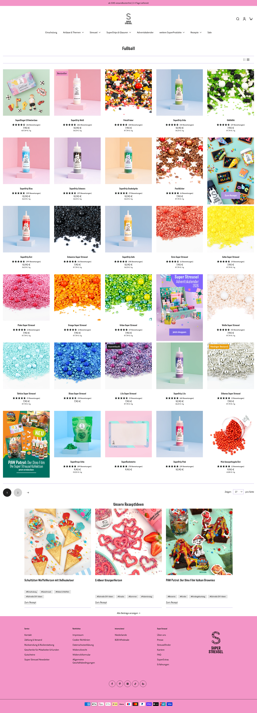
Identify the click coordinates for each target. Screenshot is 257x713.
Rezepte (195, 32)
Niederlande (121, 634)
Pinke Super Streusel (26, 325)
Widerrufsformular (81, 654)
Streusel (94, 32)
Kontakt (28, 634)
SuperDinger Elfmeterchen (26, 120)
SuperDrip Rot (26, 256)
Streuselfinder (164, 644)
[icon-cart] (250, 18)
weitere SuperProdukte (170, 32)
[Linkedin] (143, 684)
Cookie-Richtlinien (81, 639)
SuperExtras (163, 659)
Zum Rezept (30, 602)
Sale (209, 32)
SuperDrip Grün (179, 120)
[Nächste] (28, 492)
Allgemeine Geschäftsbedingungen (84, 661)
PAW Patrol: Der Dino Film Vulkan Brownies (190, 580)
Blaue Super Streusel (77, 393)
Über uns (161, 634)
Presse (160, 639)
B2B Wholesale (122, 639)
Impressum (78, 634)
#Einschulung (31, 592)
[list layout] (244, 59)
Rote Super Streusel (179, 256)
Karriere (160, 649)
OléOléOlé (231, 120)
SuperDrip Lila (180, 393)
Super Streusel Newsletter (37, 659)
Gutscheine (29, 654)
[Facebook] (112, 684)
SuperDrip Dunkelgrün (128, 188)
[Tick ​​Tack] (135, 684)
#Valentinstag (146, 596)
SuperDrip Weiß (77, 120)
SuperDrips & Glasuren (117, 32)
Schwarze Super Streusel (77, 256)
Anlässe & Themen (72, 32)
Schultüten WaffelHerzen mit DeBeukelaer (49, 580)
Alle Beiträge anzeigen (127, 613)
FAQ (159, 654)
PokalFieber (128, 120)
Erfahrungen (163, 664)
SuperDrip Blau (26, 188)
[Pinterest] (120, 684)
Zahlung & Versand (33, 639)
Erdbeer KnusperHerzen (108, 580)
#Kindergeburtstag (198, 596)
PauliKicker (179, 188)
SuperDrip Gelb (128, 256)
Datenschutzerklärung (83, 644)
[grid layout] (248, 59)
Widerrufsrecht (80, 649)
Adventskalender (145, 32)
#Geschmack (46, 592)
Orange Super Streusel (77, 325)
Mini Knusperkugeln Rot (231, 461)
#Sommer (133, 596)
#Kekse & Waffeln (62, 592)
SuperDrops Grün (77, 461)
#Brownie (171, 596)
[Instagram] (127, 684)
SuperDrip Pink (179, 461)
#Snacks (121, 596)
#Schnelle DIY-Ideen (34, 596)
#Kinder (183, 596)
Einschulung (51, 32)
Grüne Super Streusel (128, 325)
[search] (237, 19)
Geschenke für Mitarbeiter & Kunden (41, 649)
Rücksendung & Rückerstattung (39, 644)
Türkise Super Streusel (26, 393)
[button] (26, 125)
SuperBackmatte (128, 461)
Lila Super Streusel (128, 393)
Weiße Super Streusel (231, 325)
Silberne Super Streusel (230, 393)
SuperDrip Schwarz (77, 188)
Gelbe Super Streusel (230, 256)
